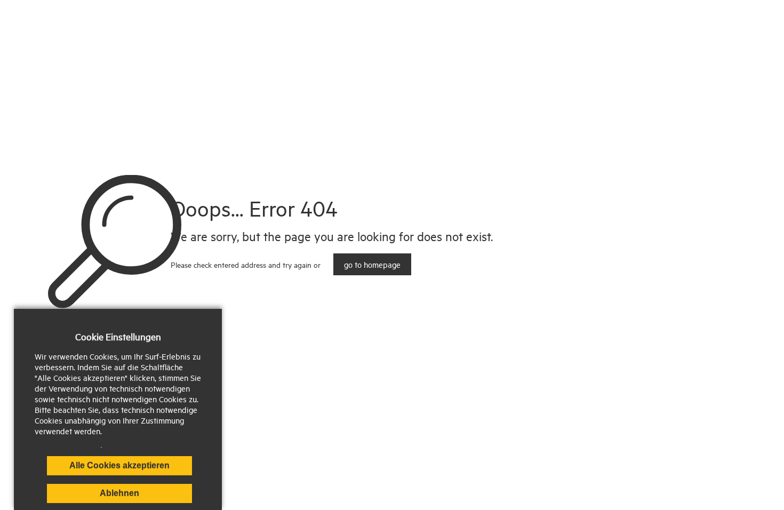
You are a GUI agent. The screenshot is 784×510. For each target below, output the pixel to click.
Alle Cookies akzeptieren (119, 465)
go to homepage (372, 264)
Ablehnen (119, 493)
